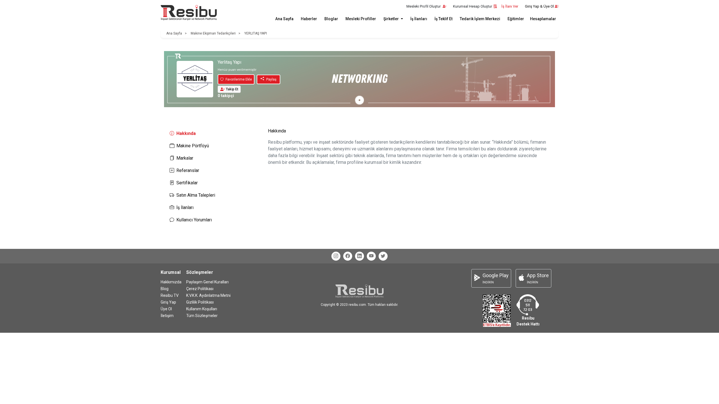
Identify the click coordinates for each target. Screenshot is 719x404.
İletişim (167, 315)
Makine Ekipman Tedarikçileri (213, 33)
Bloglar (331, 19)
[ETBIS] (497, 310)
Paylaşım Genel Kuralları (207, 282)
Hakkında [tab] (186, 133)
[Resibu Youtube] (371, 256)
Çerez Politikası (199, 288)
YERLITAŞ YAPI (255, 33)
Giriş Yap (168, 302)
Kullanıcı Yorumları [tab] (194, 219)
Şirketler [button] (391, 19)
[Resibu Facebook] (347, 256)
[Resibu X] (383, 256)
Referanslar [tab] (187, 170)
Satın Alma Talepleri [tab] (195, 195)
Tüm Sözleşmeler (202, 315)
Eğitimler (516, 19)
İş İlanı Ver (509, 6)
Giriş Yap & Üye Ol (539, 6)
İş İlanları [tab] (185, 207)
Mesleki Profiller (360, 19)
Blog (165, 288)
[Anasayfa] (189, 13)
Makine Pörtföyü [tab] (192, 145)
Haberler (309, 19)
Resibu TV (170, 295)
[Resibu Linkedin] (359, 256)
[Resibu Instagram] (335, 256)
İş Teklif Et (443, 19)
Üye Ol (166, 309)
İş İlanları (418, 19)
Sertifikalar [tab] (187, 182)
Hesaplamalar (543, 19)
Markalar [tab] (184, 158)
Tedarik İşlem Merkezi (480, 19)
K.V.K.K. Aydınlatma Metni (208, 295)
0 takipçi (226, 95)
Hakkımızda (171, 282)
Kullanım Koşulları (201, 309)
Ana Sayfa (284, 19)
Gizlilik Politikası (200, 302)
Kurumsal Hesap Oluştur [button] (472, 6)
